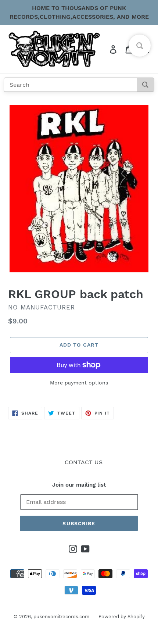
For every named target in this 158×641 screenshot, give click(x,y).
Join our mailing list (79, 484)
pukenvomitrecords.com (61, 616)
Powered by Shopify (121, 616)
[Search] (145, 85)
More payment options (79, 383)
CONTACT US (84, 462)
